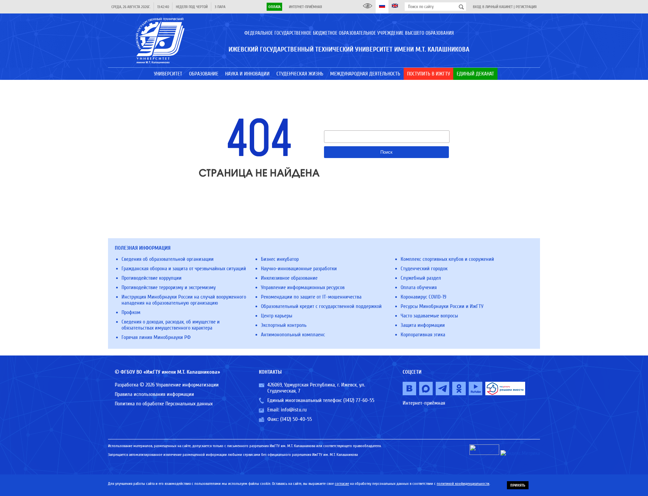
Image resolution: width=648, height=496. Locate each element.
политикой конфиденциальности (463, 483)
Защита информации (423, 325)
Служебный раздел (421, 278)
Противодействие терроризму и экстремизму (169, 287)
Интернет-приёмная (305, 6)
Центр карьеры (276, 316)
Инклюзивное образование (289, 278)
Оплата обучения (419, 287)
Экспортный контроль (283, 325)
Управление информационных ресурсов (303, 287)
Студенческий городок (424, 269)
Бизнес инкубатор (280, 259)
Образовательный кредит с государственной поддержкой (321, 306)
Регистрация (526, 6)
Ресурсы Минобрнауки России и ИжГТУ (442, 306)
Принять (517, 485)
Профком (131, 312)
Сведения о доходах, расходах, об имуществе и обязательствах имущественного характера (171, 325)
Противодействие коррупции (152, 278)
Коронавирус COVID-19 (423, 297)
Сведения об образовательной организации (168, 259)
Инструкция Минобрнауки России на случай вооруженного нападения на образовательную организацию (184, 300)
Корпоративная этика (423, 335)
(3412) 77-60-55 (358, 400)
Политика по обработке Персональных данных (164, 404)
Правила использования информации (154, 394)
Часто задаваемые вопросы (429, 316)
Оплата (274, 6)
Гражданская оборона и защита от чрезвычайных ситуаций (184, 269)
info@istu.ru (294, 410)
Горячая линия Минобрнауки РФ (156, 337)
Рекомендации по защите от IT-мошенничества (311, 297)
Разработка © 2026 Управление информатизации (167, 385)
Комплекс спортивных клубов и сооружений (447, 259)
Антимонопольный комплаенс (293, 335)
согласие (342, 483)
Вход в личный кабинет (493, 6)
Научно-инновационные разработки (299, 269)
